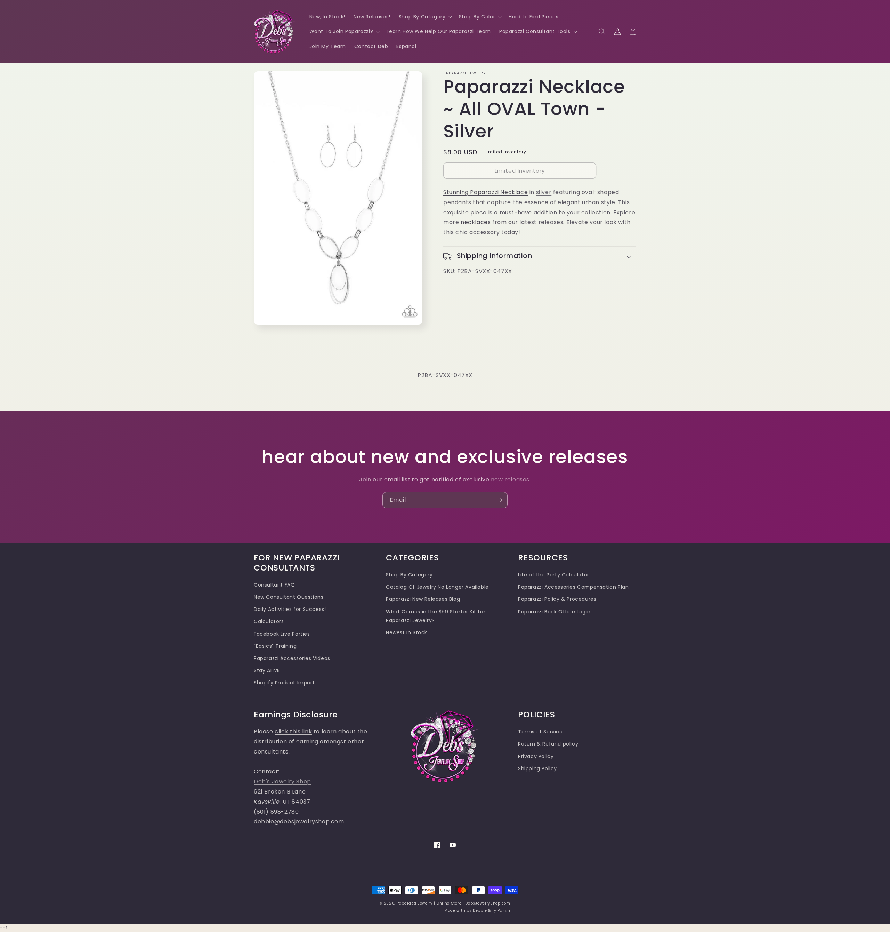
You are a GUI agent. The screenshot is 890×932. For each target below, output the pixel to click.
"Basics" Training (275, 646)
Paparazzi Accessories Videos (292, 658)
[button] (425, 16)
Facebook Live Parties (282, 633)
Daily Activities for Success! (290, 609)
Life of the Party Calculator (553, 574)
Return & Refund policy (548, 743)
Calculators (269, 621)
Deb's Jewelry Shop (282, 782)
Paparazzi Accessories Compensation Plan (573, 586)
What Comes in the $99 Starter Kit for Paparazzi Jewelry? (435, 616)
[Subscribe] (499, 500)
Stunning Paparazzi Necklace (485, 192)
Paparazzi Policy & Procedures (557, 599)
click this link (293, 731)
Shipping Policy (537, 768)
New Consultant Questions (288, 597)
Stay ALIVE (267, 670)
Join (365, 480)
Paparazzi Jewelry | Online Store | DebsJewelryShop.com (453, 903)
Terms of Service (540, 731)
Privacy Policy (535, 756)
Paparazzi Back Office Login (554, 611)
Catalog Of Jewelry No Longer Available (437, 586)
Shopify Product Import (284, 682)
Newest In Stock (406, 632)
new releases (510, 480)
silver (544, 192)
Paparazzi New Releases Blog (423, 599)
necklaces (476, 222)
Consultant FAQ (274, 584)
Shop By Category (409, 574)
